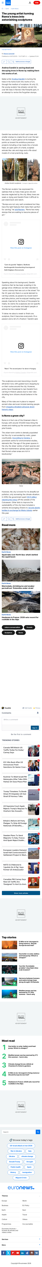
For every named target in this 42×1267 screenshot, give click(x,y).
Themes (5, 1196)
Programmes (6, 1224)
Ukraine (12, 1156)
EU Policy (25, 1205)
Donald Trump (14, 1162)
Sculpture (8, 632)
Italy (29, 1151)
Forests (29, 627)
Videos (24, 1219)
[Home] (2, 8)
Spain (29, 1167)
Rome (21, 632)
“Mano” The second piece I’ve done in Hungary (20, 368)
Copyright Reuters (7, 49)
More (4, 1245)
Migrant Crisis (21, 1178)
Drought (30, 1162)
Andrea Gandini (20, 274)
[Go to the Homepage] (8, 2)
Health (4, 1215)
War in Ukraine (16, 1151)
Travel (24, 1215)
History (13, 1172)
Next (24, 1210)
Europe (4, 1201)
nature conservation (12, 627)
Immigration (27, 1172)
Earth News (14, 8)
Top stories (9, 937)
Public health (16, 1167)
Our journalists (27, 1224)
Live (36, 3)
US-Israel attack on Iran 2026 (21, 1146)
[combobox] (21, 1132)
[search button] (38, 1132)
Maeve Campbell (9, 53)
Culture (4, 1219)
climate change (27, 1156)
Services (5, 1239)
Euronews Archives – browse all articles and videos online (10, 1230)
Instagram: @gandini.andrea (29, 183)
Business (5, 1205)
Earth (7, 8)
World (24, 1201)
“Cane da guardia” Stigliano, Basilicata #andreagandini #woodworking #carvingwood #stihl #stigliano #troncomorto (19, 267)
